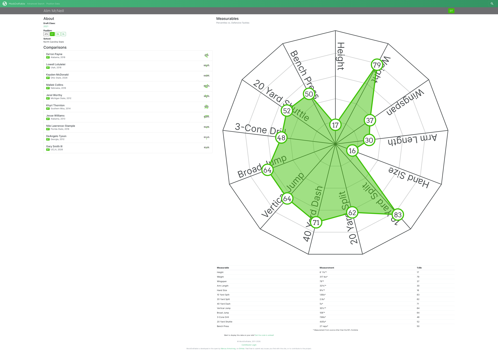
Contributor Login (249, 345)
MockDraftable (17, 3)
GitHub (241, 349)
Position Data (53, 3)
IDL (58, 34)
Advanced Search (35, 3)
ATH (46, 34)
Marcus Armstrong (228, 349)
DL (63, 34)
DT (451, 10)
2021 (45, 26)
